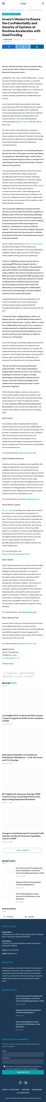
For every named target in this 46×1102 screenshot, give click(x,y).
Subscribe (26, 1089)
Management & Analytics (11, 14)
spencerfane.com (28, 643)
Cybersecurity (12, 673)
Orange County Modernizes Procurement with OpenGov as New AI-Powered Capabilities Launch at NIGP (23, 836)
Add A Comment (23, 850)
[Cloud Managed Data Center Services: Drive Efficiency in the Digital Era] (8, 896)
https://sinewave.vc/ (30, 499)
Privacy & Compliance (10, 1089)
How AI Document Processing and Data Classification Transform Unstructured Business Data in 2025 (30, 870)
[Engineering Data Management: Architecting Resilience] (8, 885)
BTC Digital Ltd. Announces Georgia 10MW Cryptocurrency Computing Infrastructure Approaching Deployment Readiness (21, 797)
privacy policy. (33, 1069)
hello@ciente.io (12, 953)
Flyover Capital (7, 510)
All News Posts (23, 1093)
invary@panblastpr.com (10, 658)
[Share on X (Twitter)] (23, 47)
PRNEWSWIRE (8, 39)
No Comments (32, 39)
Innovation (18, 676)
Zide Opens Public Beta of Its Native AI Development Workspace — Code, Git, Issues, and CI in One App (22, 757)
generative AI (8, 676)
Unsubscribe (37, 1089)
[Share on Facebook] (9, 47)
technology (29, 676)
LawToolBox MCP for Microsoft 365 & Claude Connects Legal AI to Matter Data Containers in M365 (23, 718)
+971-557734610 (13, 950)
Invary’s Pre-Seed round (33, 244)
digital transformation (27, 673)
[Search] (43, 3)
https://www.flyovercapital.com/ (16, 554)
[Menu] (3, 3)
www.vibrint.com (29, 612)
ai (3, 673)
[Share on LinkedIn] (37, 47)
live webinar (24, 122)
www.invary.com (28, 453)
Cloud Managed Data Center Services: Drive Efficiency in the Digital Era (28, 896)
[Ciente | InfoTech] (23, 3)
